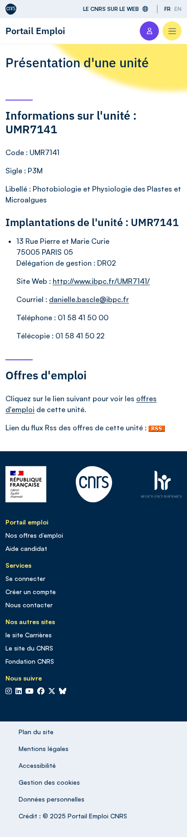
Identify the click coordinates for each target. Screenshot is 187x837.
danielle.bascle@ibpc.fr (89, 299)
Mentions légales (44, 748)
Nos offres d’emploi (34, 535)
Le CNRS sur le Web (111, 8)
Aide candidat (26, 548)
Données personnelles (51, 799)
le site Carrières (28, 635)
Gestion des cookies (49, 782)
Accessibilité (37, 765)
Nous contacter (29, 605)
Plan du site (36, 732)
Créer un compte (30, 591)
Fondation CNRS (29, 661)
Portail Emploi (35, 31)
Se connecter (25, 578)
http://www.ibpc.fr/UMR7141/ (101, 281)
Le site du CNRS (29, 648)
